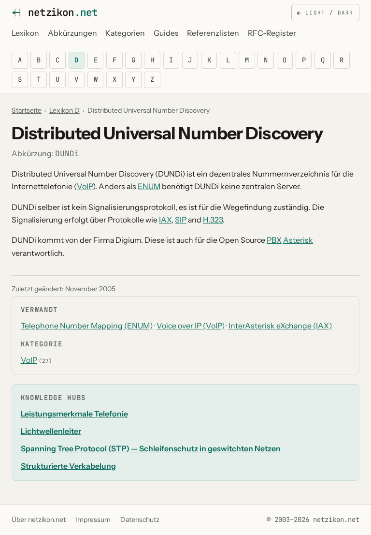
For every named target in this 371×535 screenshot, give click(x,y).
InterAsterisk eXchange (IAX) (280, 325)
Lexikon (25, 33)
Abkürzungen (72, 33)
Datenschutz (139, 519)
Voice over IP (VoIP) (191, 325)
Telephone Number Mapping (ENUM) (87, 325)
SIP (180, 219)
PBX (274, 240)
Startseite (27, 110)
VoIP (85, 186)
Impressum (93, 519)
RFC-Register (272, 33)
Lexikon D (64, 110)
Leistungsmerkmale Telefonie (74, 413)
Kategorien (125, 33)
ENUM (149, 186)
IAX (165, 219)
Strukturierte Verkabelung (68, 466)
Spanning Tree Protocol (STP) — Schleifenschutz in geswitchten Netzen (151, 448)
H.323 (213, 219)
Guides (166, 33)
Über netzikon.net (39, 519)
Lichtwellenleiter (51, 431)
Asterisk (298, 240)
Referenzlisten (213, 33)
